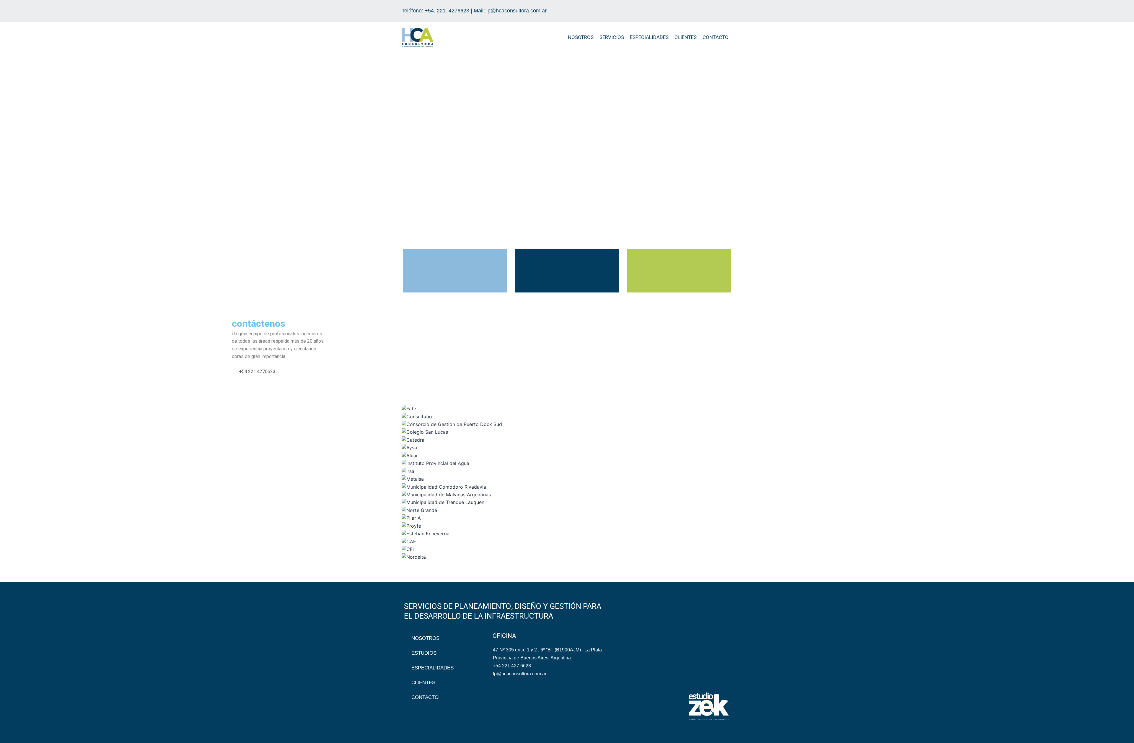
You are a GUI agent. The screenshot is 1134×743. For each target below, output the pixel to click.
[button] (395, 141)
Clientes (685, 37)
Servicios (611, 37)
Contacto (716, 37)
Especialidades (649, 37)
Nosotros (581, 37)
